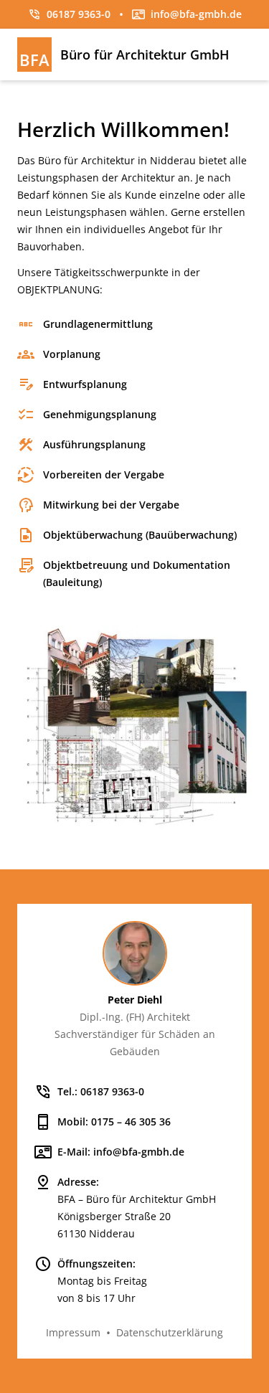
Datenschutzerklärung (169, 1332)
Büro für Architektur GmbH (145, 54)
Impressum (73, 1332)
